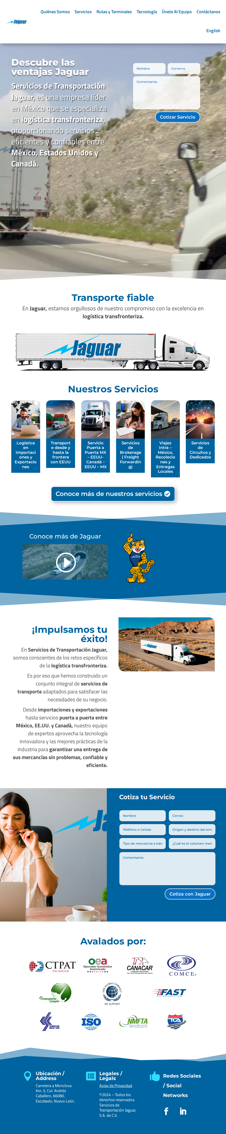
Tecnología (147, 11)
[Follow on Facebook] (166, 1111)
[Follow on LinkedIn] (182, 1111)
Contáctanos (208, 11)
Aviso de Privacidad (115, 1086)
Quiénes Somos (55, 11)
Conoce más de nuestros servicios (109, 493)
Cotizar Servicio (177, 117)
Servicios (83, 11)
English (213, 30)
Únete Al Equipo (177, 11)
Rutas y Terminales (114, 11)
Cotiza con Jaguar (190, 894)
